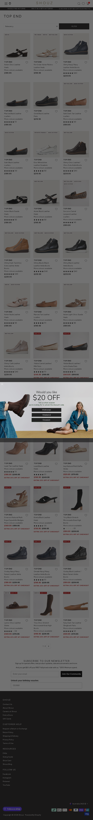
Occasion (46, 419)
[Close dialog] (2, 384)
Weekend (46, 414)
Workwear (46, 409)
